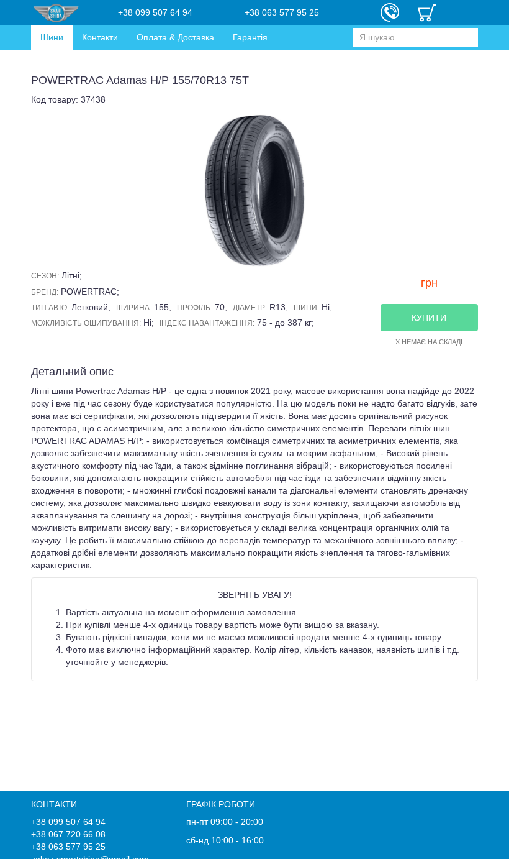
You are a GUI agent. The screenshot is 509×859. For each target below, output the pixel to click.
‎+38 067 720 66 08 (68, 834)
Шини (51, 37)
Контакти (100, 37)
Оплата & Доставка (175, 37)
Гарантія (250, 37)
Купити (429, 318)
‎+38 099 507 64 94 (155, 12)
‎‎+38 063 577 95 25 (282, 12)
